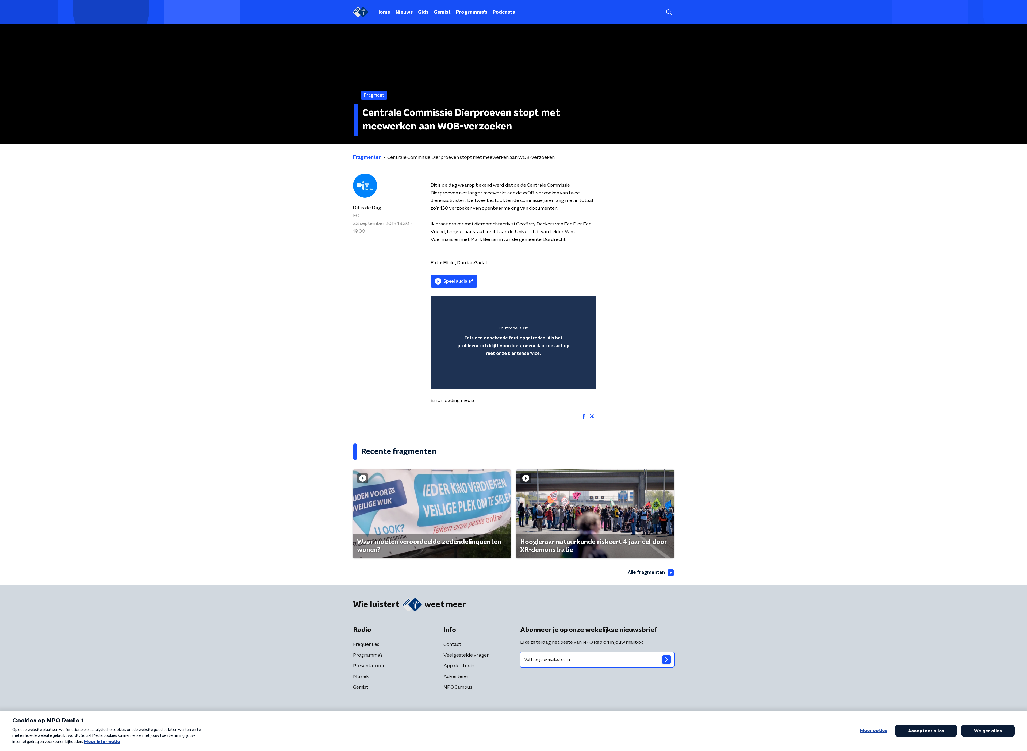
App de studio (458, 666)
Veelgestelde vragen (466, 655)
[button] (669, 12)
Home (383, 12)
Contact (452, 644)
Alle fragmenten (646, 572)
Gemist (442, 12)
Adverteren (456, 676)
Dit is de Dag (367, 208)
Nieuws (404, 12)
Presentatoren (369, 666)
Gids (423, 12)
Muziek (361, 676)
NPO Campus (457, 687)
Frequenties (366, 644)
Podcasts (504, 12)
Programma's (471, 12)
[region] (513, 342)
